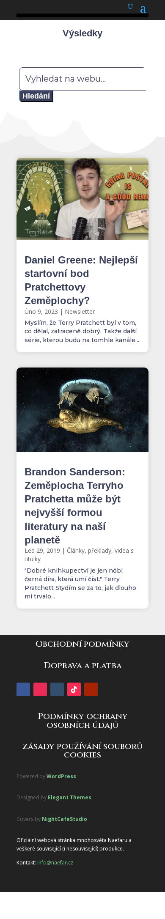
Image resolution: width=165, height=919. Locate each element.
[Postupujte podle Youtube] (91, 689)
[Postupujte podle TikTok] (74, 689)
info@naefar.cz (55, 862)
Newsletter (80, 311)
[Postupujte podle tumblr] (57, 689)
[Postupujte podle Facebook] (23, 689)
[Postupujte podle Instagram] (40, 689)
